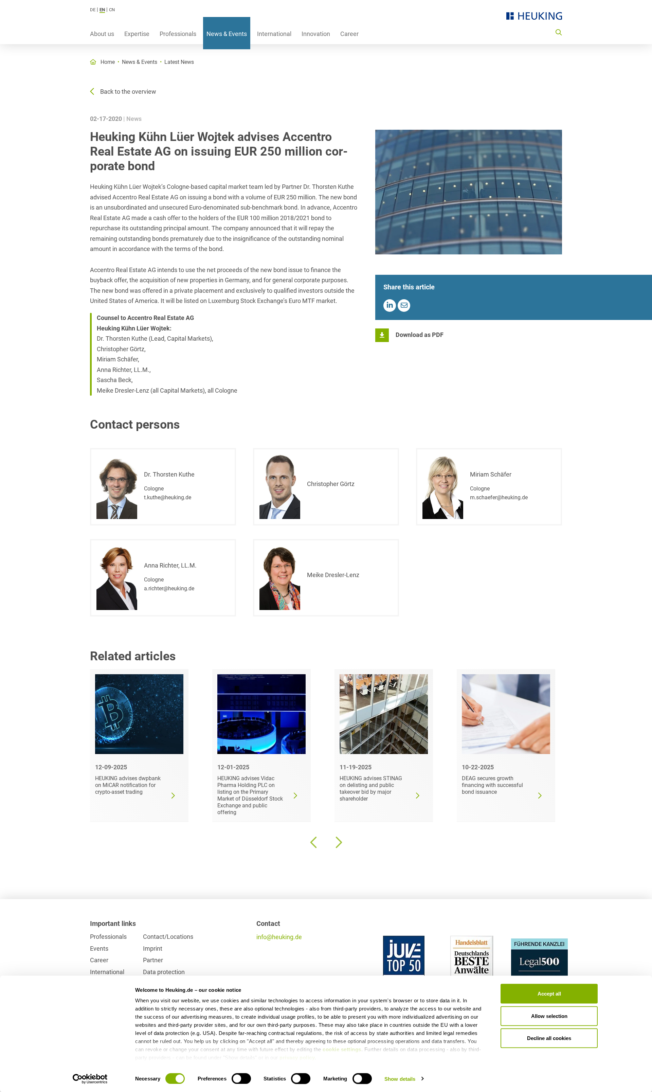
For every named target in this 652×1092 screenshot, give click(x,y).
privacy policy (297, 1057)
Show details (399, 1078)
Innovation (316, 33)
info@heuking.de (279, 937)
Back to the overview (128, 91)
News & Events (226, 33)
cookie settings (342, 1049)
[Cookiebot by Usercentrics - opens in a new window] (90, 1079)
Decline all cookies (549, 1038)
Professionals (178, 33)
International (274, 33)
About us (102, 33)
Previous (314, 842)
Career (349, 33)
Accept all (549, 994)
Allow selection (549, 1016)
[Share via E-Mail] (404, 305)
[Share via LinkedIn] (389, 305)
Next (338, 842)
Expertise (136, 33)
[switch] (241, 1078)
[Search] (558, 31)
